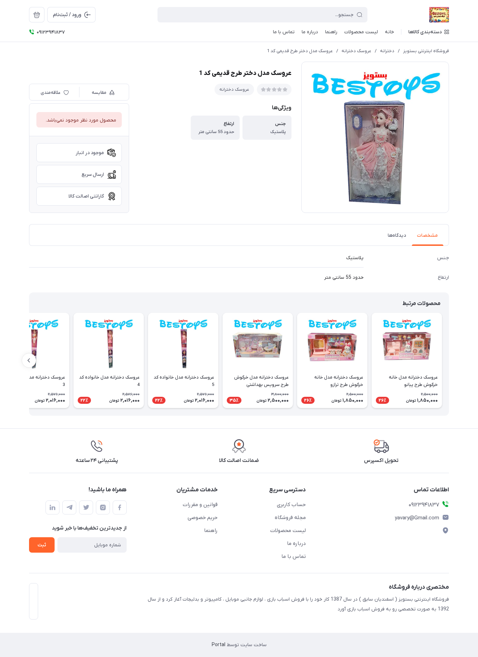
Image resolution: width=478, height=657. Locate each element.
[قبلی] (449, 360)
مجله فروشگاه (290, 517)
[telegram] (69, 507)
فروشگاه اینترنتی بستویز (426, 51)
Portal (218, 645)
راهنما (211, 530)
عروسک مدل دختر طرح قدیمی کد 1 (300, 51)
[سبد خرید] (36, 14)
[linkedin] (52, 507)
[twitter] (86, 507)
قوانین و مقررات (200, 504)
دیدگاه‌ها (397, 235)
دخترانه (387, 51)
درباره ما (296, 543)
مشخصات (427, 235)
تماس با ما (293, 556)
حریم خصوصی (203, 517)
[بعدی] (29, 360)
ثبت (41, 545)
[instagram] (103, 507)
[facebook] (120, 507)
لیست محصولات (288, 530)
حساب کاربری (291, 504)
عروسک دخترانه (356, 51)
